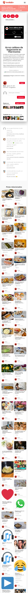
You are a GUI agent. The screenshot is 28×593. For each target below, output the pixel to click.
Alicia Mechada (10, 139)
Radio (8, 570)
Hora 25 (9, 568)
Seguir (22, 83)
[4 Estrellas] (7, 75)
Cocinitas (9, 162)
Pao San (9, 128)
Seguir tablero (20, 103)
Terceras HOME (18, 515)
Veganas (17, 267)
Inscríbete (22, 7)
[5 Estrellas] (9, 75)
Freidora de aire (18, 576)
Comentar (21, 97)
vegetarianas (18, 200)
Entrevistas (5, 568)
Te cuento (17, 513)
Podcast (4, 505)
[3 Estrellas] (6, 75)
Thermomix (6, 104)
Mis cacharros (18, 578)
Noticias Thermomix (19, 580)
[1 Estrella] (4, 75)
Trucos (4, 202)
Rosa (6, 205)
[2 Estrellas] (5, 75)
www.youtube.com (10, 19)
